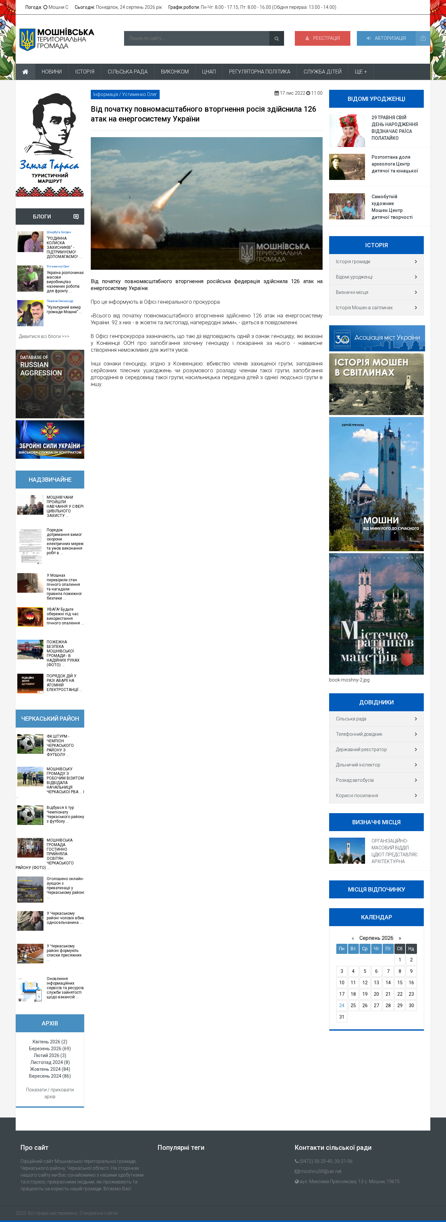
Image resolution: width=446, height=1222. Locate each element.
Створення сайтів (99, 1213)
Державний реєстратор (361, 749)
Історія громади (353, 261)
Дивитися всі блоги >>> (44, 336)
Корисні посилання (357, 795)
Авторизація (390, 38)
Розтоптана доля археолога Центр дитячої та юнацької (395, 163)
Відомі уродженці (354, 277)
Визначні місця (352, 292)
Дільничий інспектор (358, 764)
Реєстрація (326, 38)
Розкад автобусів (355, 780)
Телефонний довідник (359, 734)
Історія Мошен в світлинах (364, 307)
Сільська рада (351, 718)
